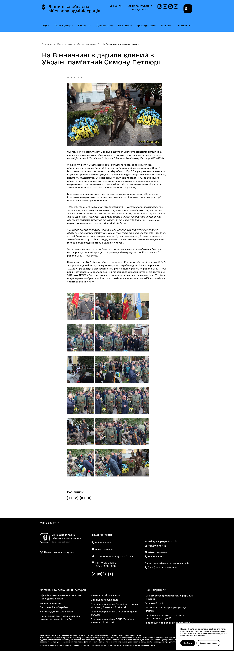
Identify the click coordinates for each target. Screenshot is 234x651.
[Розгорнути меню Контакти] (191, 26)
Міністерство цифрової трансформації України (169, 597)
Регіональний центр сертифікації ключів (165, 609)
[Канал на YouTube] (165, 6)
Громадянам (145, 25)
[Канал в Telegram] (170, 6)
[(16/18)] (80, 462)
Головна (47, 44)
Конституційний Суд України (57, 611)
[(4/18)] (80, 337)
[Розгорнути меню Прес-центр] (72, 26)
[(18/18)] (135, 462)
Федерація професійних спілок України (169, 622)
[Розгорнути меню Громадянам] (155, 26)
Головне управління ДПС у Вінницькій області (114, 613)
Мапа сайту (48, 522)
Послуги (84, 25)
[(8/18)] (108, 369)
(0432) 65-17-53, (157, 567)
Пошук (117, 5)
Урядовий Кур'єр (155, 603)
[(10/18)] (80, 400)
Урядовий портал (50, 603)
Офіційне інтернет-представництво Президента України (61, 597)
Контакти (184, 25)
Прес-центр (63, 25)
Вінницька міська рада (104, 599)
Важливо (124, 25)
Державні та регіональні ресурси (63, 589)
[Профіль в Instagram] (159, 6)
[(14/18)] (108, 431)
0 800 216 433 (156, 556)
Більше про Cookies (208, 643)
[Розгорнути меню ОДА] (49, 26)
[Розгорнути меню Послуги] (91, 26)
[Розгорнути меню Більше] (172, 26)
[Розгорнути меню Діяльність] (112, 26)
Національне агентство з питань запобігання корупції (164, 617)
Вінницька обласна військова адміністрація (74, 8)
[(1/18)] (80, 306)
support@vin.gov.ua (132, 635)
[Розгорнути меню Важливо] (131, 26)
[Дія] (187, 8)
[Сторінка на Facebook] (176, 6)
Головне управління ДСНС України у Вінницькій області (112, 621)
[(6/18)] (135, 337)
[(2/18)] (108, 306)
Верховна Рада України (54, 607)
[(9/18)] (135, 369)
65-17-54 (172, 567)
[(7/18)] (80, 369)
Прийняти (187, 643)
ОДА (45, 25)
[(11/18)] (108, 400)
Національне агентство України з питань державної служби (60, 617)
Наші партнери (155, 589)
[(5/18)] (108, 337)
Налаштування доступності (142, 7)
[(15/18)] (135, 431)
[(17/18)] (108, 462)
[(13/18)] (80, 431)
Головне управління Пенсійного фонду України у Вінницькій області (114, 606)
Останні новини (86, 44)
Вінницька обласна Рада (105, 595)
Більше (166, 25)
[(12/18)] (135, 400)
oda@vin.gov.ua (157, 545)
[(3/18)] (135, 306)
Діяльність (104, 25)
